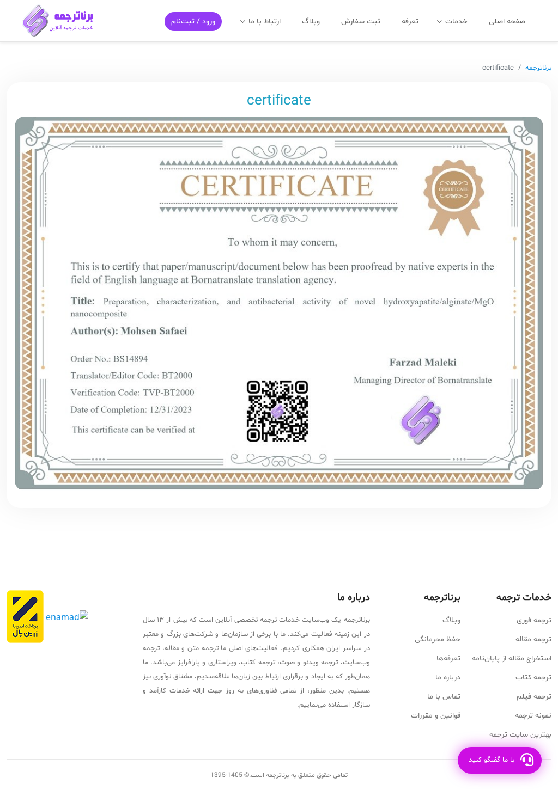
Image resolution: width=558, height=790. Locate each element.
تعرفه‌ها (448, 658)
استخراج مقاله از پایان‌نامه (511, 658)
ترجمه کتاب (533, 677)
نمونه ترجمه (533, 716)
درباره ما (447, 677)
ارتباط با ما (264, 21)
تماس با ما (443, 696)
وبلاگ (311, 21)
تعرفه (410, 21)
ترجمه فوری (534, 620)
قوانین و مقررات (435, 716)
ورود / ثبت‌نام (193, 21)
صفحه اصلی (507, 21)
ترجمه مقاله (533, 639)
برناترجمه (538, 68)
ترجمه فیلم (534, 696)
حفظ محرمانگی (437, 639)
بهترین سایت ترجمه (520, 735)
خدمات (456, 21)
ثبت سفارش (360, 21)
